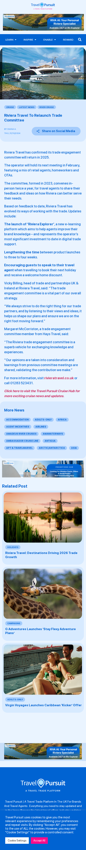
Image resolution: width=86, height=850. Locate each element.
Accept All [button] (39, 840)
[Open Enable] (55, 40)
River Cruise (46, 107)
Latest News (26, 107)
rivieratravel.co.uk (59, 378)
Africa (62, 419)
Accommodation (17, 419)
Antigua (50, 441)
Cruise (10, 107)
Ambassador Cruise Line (22, 441)
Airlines (40, 426)
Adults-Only (43, 419)
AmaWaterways (53, 433)
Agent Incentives (17, 426)
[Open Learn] (15, 40)
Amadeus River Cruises (21, 433)
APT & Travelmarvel (19, 448)
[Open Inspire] (35, 40)
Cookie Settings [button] (17, 840)
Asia (74, 448)
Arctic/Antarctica (52, 448)
